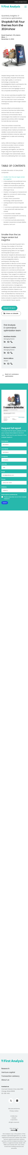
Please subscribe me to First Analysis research (15, 498)
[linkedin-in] (5, 342)
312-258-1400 (5, 1093)
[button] (9, 308)
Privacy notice (14, 1111)
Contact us (5, 1086)
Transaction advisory (10, 1076)
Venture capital (8, 1072)
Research (5, 1068)
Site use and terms (14, 1108)
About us (5, 1080)
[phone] (11, 342)
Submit (5, 503)
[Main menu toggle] (25, 7)
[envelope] (8, 342)
